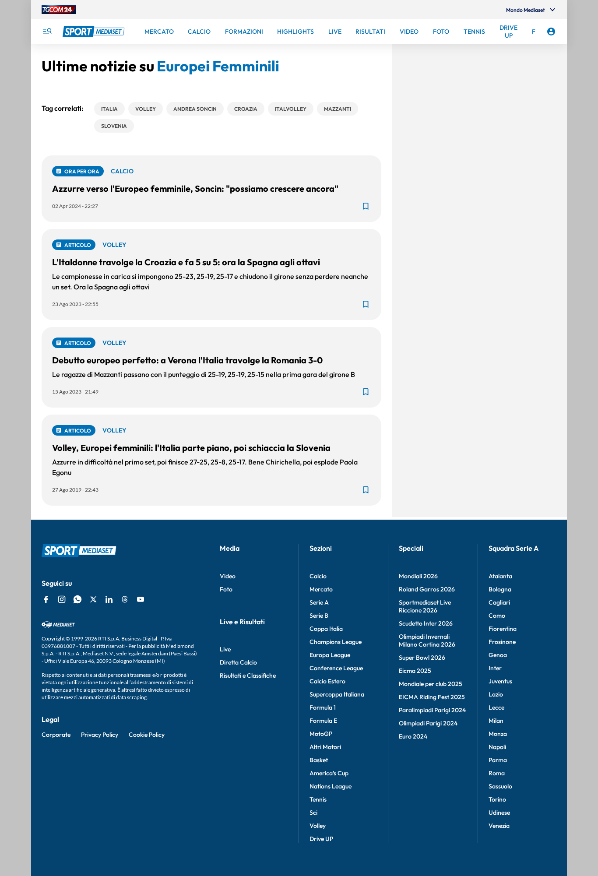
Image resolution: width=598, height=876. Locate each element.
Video (228, 576)
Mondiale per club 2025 (430, 684)
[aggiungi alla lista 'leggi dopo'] (365, 206)
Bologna (500, 589)
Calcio (318, 576)
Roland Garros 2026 (427, 589)
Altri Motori (325, 747)
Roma (497, 773)
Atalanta (500, 576)
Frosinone (502, 642)
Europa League (330, 655)
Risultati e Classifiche (248, 675)
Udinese (499, 812)
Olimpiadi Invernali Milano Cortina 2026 (427, 640)
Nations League (331, 786)
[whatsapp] (77, 599)
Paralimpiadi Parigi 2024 (432, 710)
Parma (498, 760)
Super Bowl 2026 (422, 657)
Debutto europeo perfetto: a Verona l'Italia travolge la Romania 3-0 (187, 360)
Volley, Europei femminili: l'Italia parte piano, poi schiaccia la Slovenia (191, 447)
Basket (319, 760)
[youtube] (140, 599)
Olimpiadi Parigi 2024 (428, 723)
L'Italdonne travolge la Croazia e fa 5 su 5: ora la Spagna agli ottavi (186, 262)
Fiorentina (503, 629)
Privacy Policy (99, 735)
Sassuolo (500, 786)
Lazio (496, 694)
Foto (226, 589)
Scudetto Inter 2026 (426, 623)
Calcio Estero (327, 681)
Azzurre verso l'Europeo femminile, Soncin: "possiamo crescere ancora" (195, 188)
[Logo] (95, 31)
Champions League (336, 642)
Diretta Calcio (238, 662)
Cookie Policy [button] (147, 735)
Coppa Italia (326, 629)
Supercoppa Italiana (337, 694)
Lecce (496, 707)
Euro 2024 (413, 736)
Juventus (500, 681)
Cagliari (499, 602)
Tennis (318, 799)
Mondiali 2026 (418, 576)
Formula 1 (323, 707)
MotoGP (321, 734)
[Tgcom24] (59, 9)
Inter (495, 668)
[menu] (47, 31)
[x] (93, 599)
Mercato (321, 589)
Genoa (498, 655)
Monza (498, 734)
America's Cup (329, 773)
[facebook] (46, 599)
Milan (496, 721)
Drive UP (321, 839)
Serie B (319, 615)
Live (225, 649)
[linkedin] (109, 599)
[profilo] (551, 31)
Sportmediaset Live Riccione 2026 (425, 606)
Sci (313, 812)
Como (497, 615)
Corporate (56, 735)
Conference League (336, 668)
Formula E (323, 721)
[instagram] (61, 599)
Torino (497, 799)
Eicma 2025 (415, 671)
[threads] (124, 599)
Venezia (499, 826)
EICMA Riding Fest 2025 (432, 697)
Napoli (497, 747)
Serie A (319, 602)
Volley (318, 826)
